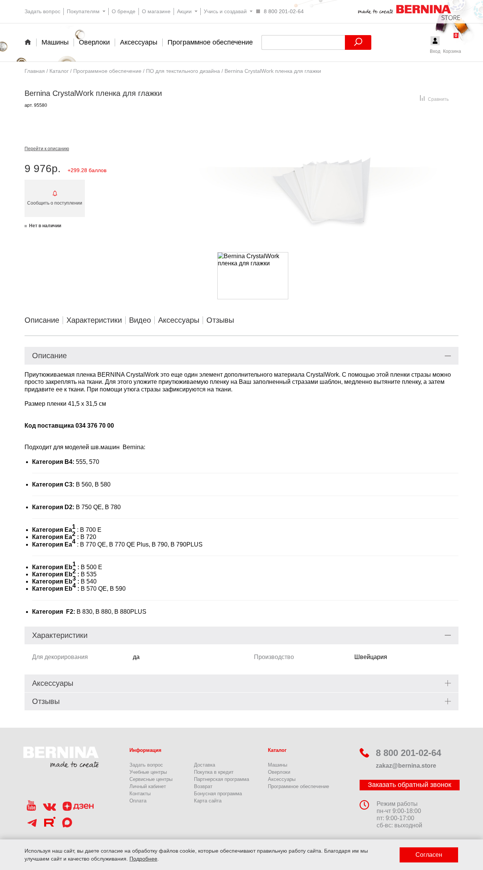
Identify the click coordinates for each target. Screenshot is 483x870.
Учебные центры (148, 772)
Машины (277, 765)
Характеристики (94, 320)
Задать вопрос (146, 765)
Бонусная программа (218, 793)
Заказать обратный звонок (409, 784)
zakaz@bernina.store (406, 765)
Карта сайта (208, 801)
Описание (42, 320)
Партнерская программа (221, 779)
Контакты (140, 793)
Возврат (203, 786)
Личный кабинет (147, 786)
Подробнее (143, 859)
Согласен (428, 855)
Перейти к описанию (47, 148)
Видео (140, 320)
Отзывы (220, 320)
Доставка (204, 765)
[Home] (30, 41)
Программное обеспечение (298, 786)
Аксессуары (178, 320)
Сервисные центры (150, 779)
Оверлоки (279, 772)
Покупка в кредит (214, 772)
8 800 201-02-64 (408, 753)
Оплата (137, 801)
